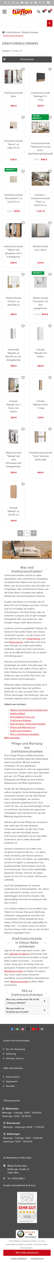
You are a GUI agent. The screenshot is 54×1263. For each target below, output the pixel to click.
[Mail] (31, 3)
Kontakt (10, 1086)
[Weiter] (34, 533)
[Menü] (36, 1231)
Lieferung (11, 1054)
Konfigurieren (37, 1259)
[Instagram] (13, 3)
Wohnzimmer (16, 642)
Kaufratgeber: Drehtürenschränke (28, 724)
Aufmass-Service (15, 1058)
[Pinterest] (27, 3)
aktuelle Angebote (19, 954)
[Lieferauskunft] (48, 3)
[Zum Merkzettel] (44, 12)
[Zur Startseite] (3, 32)
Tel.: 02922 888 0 (16, 1178)
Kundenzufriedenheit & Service (19, 1185)
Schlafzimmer (33, 639)
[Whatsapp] (9, 3)
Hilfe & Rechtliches (13, 1068)
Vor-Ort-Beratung (15, 1049)
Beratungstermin (19, 982)
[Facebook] (5, 3)
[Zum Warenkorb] (50, 12)
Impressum (11, 1081)
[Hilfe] (36, 3)
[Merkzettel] (23, 70)
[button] (27, 59)
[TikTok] (18, 3)
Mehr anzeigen (12, 738)
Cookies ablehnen (18, 1259)
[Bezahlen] (40, 3)
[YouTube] (22, 3)
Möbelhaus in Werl (13, 971)
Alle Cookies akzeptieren (27, 1253)
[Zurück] (20, 533)
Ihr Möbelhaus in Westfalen (17, 1158)
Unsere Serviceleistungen (16, 1041)
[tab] (27, 1001)
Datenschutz (13, 1077)
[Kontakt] (44, 3)
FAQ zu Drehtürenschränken (24, 734)
